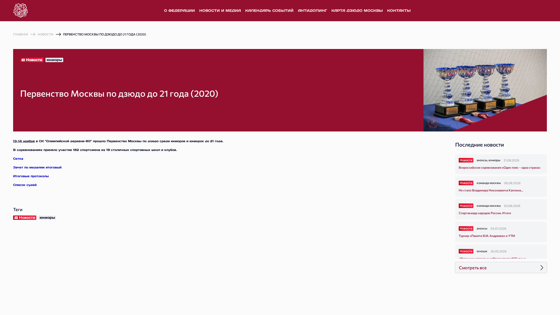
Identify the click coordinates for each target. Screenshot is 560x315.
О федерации (179, 10)
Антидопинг (312, 10)
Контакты (399, 10)
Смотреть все (473, 267)
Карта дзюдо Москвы (357, 10)
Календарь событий (269, 10)
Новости (45, 34)
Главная (20, 34)
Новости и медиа (220, 10)
